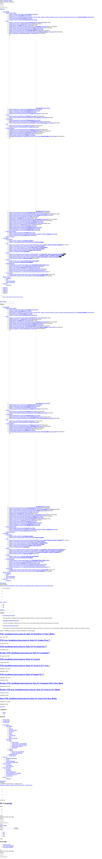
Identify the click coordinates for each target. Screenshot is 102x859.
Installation (8, 278)
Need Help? (12, 585)
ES (3, 835)
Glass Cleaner (15, 742)
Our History (9, 770)
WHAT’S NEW (7, 763)
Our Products (6, 724)
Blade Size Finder (10, 236)
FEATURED (9, 239)
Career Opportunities (11, 771)
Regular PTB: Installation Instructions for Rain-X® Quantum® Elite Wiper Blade (31, 683)
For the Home (9, 273)
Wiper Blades (6, 11)
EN (4, 832)
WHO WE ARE (7, 767)
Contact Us (8, 285)
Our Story (8, 769)
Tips (4, 713)
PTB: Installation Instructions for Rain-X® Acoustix (20, 659)
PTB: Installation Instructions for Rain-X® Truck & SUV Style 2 (25, 666)
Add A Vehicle (3, 825)
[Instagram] (4, 599)
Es (3, 607)
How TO (5, 757)
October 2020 (6, 721)
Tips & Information (10, 281)
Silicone (11, 728)
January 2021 (6, 719)
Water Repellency (13, 730)
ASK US (5, 283)
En (3, 604)
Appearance (6, 238)
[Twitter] (4, 593)
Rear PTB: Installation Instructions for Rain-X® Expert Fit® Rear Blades (28, 698)
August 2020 (6, 722)
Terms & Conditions (5, 785)
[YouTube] (4, 596)
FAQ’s (7, 759)
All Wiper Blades (10, 128)
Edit (10, 803)
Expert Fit (11, 731)
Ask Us (5, 777)
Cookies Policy (28, 785)
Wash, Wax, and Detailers (18, 751)
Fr (3, 606)
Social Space (9, 765)
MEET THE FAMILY (11, 13)
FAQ (7, 279)
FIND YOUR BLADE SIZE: (7, 2)
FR (3, 833)
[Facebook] (3, 591)
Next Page (2, 706)
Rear (7, 124)
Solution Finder (30, 585)
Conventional (9, 118)
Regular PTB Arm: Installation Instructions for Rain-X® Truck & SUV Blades (30, 690)
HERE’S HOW (6, 277)
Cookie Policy (9, 775)
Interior (7, 252)
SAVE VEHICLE (4, 822)
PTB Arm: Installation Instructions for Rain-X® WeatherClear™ (25, 640)
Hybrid (7, 114)
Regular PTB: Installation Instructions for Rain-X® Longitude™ (25, 653)
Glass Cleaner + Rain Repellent (19, 743)
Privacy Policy (21, 785)
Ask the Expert (49, 585)
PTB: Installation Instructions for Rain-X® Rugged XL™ (22, 674)
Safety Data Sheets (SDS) (12, 762)
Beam (7, 21)
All (9, 727)
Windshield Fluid (10, 263)
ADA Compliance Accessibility (13, 773)
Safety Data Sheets (10, 282)
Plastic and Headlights (17, 753)
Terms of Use (13, 785)
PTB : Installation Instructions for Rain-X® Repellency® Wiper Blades (27, 634)
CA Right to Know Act (11, 774)
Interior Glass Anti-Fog (17, 746)
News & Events (9, 766)
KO (4, 836)
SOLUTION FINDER (8, 846)
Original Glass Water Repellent (19, 745)
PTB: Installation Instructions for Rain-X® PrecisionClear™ (23, 646)
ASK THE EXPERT (8, 847)
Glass (7, 243)
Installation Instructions (11, 758)
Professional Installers (11, 231)
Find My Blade (4, 7)
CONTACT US (7, 844)
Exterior (8, 259)
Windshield (14, 747)
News (4, 712)
